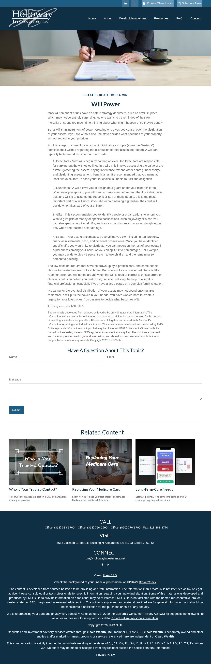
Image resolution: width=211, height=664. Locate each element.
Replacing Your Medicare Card (96, 489)
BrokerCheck (147, 582)
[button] (92, 18)
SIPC (139, 632)
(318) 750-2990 (97, 527)
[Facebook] (134, 3)
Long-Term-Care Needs (154, 489)
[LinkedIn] (125, 3)
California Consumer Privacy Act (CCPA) (142, 613)
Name (13, 357)
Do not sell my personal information (134, 618)
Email (111, 357)
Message (15, 379)
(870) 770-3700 (130, 527)
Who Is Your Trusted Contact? (33, 489)
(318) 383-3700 (64, 527)
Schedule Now (191, 3)
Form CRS (110, 575)
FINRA (130, 632)
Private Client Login (160, 3)
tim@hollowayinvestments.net (105, 558)
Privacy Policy (105, 654)
